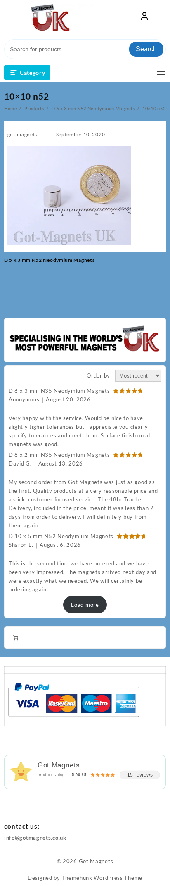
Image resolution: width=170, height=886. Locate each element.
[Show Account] (144, 17)
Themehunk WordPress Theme (101, 877)
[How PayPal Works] (73, 699)
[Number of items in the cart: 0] (15, 637)
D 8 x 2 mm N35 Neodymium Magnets (59, 454)
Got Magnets (96, 861)
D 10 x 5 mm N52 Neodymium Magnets (61, 536)
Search (146, 48)
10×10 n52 (26, 96)
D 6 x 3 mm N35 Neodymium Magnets (59, 390)
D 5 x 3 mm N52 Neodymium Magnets (49, 260)
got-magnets (22, 134)
